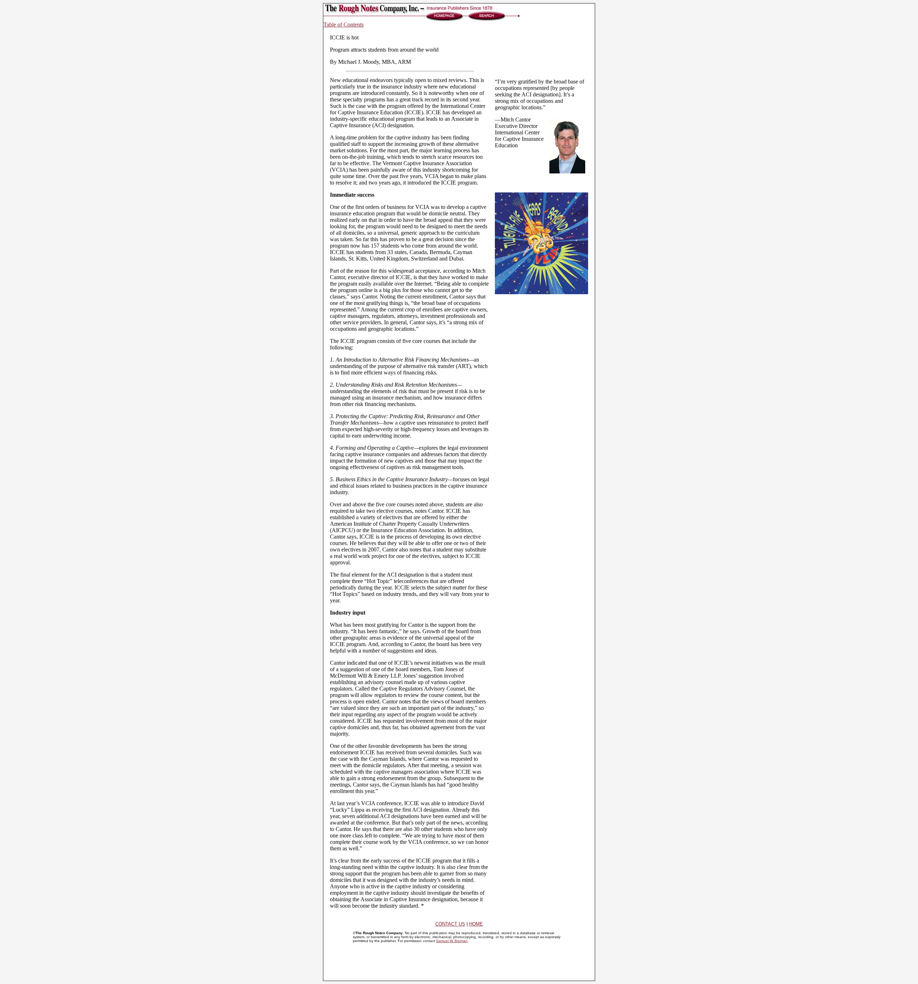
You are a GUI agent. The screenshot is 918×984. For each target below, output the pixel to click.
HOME (476, 924)
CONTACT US (450, 924)
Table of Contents (343, 25)
